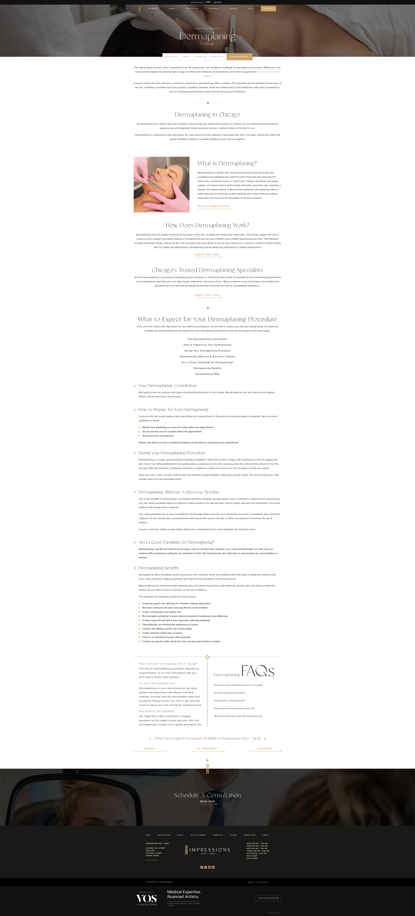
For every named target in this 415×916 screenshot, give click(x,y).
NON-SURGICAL (153, 8)
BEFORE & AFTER (192, 8)
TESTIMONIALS (213, 8)
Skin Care (205, 28)
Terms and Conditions (262, 882)
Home (198, 28)
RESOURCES (233, 8)
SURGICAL (172, 8)
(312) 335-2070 (152, 860)
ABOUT (250, 8)
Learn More (217, 2)
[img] (208, 2)
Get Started (268, 8)
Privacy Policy (251, 882)
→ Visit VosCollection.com (268, 898)
